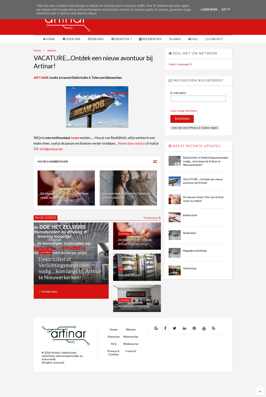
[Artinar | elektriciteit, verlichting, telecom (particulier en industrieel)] (62, 30)
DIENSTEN (121, 39)
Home (37, 50)
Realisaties (189, 233)
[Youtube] (204, 328)
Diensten (114, 336)
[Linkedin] (184, 328)
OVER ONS (72, 39)
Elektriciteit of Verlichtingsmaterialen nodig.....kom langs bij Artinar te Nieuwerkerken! (70, 268)
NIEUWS (97, 39)
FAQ (194, 39)
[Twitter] (174, 328)
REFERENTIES (151, 39)
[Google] (156, 328)
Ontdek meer (49, 291)
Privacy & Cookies (113, 352)
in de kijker (45, 252)
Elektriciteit (190, 215)
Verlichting (189, 268)
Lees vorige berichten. (184, 110)
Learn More (209, 9)
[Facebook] (165, 328)
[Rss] (213, 328)
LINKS (176, 39)
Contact (130, 351)
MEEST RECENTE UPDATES (196, 146)
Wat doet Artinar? (130, 275)
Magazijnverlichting (194, 250)
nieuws (51, 50)
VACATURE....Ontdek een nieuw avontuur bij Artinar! (203, 180)
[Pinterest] (194, 328)
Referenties (130, 336)
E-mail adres (178, 92)
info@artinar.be (51, 149)
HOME (50, 39)
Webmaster (131, 343)
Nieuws (131, 329)
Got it (225, 9)
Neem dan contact (131, 143)
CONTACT (215, 39)
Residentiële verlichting (133, 306)
